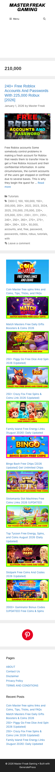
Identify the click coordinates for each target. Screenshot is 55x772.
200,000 (10, 205)
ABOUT (10, 666)
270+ (32, 219)
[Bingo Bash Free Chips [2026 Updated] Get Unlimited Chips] (27, 447)
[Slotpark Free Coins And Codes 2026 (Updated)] (27, 556)
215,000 (29, 210)
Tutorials (13, 196)
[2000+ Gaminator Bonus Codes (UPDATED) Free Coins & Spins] (27, 591)
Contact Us (13, 671)
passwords (11, 233)
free (26, 229)
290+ (16, 224)
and (19, 229)
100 (20, 201)
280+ (8, 224)
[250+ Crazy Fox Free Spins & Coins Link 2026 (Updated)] (27, 378)
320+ (24, 224)
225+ (19, 215)
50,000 (33, 224)
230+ (27, 215)
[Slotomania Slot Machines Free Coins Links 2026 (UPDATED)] (27, 482)
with (7, 238)
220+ (39, 210)
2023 (36, 205)
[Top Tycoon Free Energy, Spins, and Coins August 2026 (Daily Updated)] (27, 517)
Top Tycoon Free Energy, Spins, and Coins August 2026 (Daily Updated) (25, 537)
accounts (10, 229)
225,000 (10, 215)
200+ (20, 205)
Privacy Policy (14, 680)
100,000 (29, 201)
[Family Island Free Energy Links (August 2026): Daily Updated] (27, 412)
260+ (24, 219)
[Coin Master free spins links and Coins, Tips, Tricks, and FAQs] (27, 272)
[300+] (12, 201)
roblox (23, 233)
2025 (8, 210)
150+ (39, 201)
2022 (28, 205)
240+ (8, 219)
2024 (44, 205)
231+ (35, 215)
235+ (43, 215)
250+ (16, 219)
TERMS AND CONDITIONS (22, 685)
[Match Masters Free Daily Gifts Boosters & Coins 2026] (27, 308)
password (36, 229)
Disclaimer (12, 676)
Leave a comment (19, 243)
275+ (40, 219)
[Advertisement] (27, 42)
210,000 (17, 210)
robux (32, 233)
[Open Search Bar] (44, 19)
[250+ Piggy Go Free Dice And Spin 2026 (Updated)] (27, 343)
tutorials (42, 233)
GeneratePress (27, 767)
